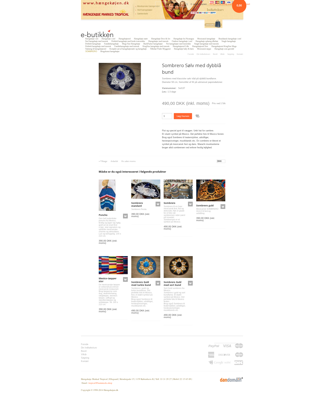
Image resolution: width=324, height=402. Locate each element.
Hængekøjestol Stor (200, 46)
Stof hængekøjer (144, 10)
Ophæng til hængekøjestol (95, 49)
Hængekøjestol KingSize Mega (223, 46)
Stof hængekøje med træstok (96, 41)
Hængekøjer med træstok (158, 41)
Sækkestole (142, 14)
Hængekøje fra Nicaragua (183, 39)
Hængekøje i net (91, 39)
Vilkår (222, 54)
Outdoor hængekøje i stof (182, 41)
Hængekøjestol (125, 39)
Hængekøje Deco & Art (160, 39)
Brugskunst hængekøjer (109, 51)
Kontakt (240, 54)
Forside (191, 54)
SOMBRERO (91, 51)
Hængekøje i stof (108, 39)
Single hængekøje (229, 41)
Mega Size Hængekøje (131, 44)
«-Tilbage (103, 161)
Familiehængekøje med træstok (126, 46)
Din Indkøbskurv (203, 54)
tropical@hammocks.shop (100, 382)
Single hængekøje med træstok (206, 44)
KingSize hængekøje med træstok (156, 46)
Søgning (230, 54)
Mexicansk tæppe (204, 49)
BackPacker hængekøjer (153, 44)
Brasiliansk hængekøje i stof (230, 39)
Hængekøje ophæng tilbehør (207, 41)
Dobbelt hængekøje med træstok (98, 46)
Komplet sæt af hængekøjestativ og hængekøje (128, 49)
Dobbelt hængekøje (93, 44)
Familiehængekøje (111, 44)
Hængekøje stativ (141, 39)
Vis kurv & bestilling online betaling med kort (229, 4)
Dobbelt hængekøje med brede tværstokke (128, 41)
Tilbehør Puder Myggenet (160, 49)
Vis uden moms (128, 161)
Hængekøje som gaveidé (224, 49)
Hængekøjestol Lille (181, 46)
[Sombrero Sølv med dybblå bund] (120, 78)
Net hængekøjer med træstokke (178, 44)
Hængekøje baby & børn (184, 49)
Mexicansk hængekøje (206, 39)
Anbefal (114, 161)
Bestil (215, 54)
